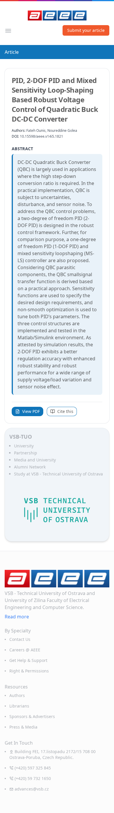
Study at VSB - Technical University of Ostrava (58, 474)
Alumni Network (30, 467)
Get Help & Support (28, 660)
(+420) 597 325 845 (33, 768)
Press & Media (23, 727)
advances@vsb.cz (32, 789)
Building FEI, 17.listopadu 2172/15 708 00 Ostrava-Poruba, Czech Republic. (52, 754)
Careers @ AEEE (24, 650)
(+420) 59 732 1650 (33, 778)
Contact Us (19, 639)
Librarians (19, 706)
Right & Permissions (29, 671)
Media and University (35, 460)
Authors (17, 695)
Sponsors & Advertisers (32, 716)
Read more (17, 616)
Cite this (65, 411)
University (24, 446)
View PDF (31, 411)
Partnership (25, 453)
